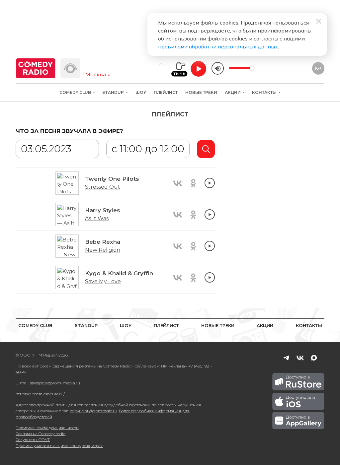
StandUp (113, 92)
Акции (233, 92)
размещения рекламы (74, 366)
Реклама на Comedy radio (40, 433)
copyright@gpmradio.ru (93, 410)
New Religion (102, 250)
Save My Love (103, 281)
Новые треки (201, 92)
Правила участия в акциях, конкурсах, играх (59, 445)
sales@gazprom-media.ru (55, 382)
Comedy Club (75, 92)
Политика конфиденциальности (47, 427)
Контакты (265, 92)
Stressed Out (102, 187)
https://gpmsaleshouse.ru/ (40, 393)
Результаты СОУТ (33, 439)
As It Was (97, 218)
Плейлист (166, 92)
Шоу (140, 92)
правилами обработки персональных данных (218, 46)
